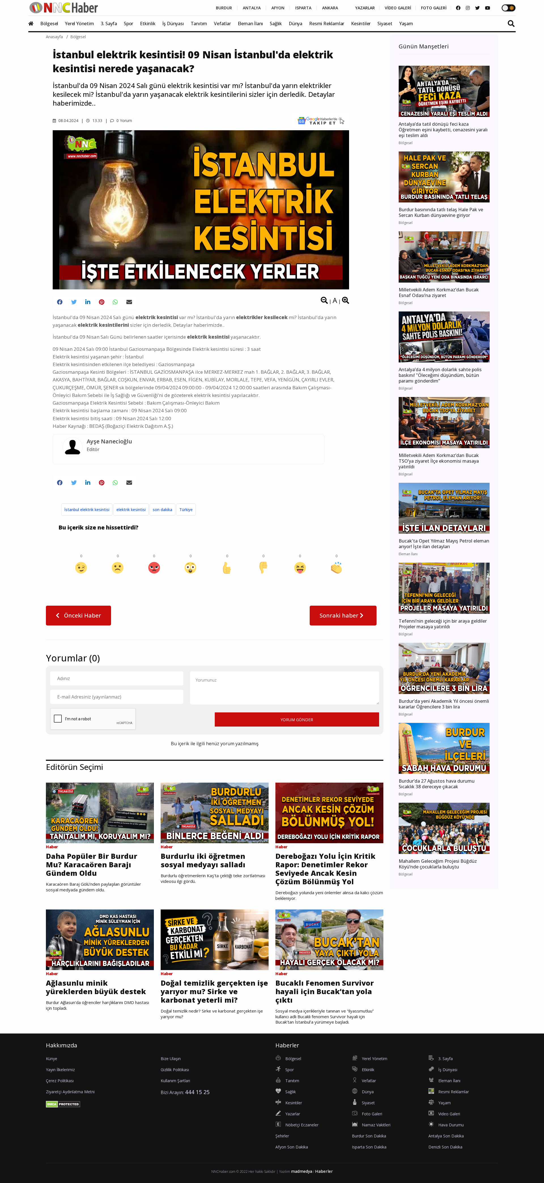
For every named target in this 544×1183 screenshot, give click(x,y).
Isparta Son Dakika (369, 1147)
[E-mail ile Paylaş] (129, 302)
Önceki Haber (82, 615)
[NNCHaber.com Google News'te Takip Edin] (321, 120)
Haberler (324, 1171)
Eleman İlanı (250, 23)
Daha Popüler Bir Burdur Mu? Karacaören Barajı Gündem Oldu (91, 864)
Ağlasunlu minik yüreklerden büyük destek (96, 987)
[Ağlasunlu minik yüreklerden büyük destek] (100, 939)
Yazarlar (292, 1113)
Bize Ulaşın (171, 1058)
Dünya (295, 23)
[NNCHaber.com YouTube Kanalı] (487, 8)
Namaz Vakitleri (376, 1125)
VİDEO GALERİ (398, 8)
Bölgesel (49, 23)
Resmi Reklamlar (326, 23)
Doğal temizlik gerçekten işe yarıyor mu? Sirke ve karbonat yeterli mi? (214, 991)
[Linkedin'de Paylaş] (88, 302)
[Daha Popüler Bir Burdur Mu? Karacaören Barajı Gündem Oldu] (100, 812)
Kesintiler (361, 23)
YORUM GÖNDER (296, 719)
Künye (51, 1058)
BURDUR (224, 8)
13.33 (96, 120)
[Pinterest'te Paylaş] (102, 302)
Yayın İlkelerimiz (60, 1069)
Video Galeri (449, 1113)
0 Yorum (123, 120)
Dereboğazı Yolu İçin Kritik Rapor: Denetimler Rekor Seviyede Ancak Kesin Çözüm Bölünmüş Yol (325, 869)
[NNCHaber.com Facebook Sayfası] (458, 8)
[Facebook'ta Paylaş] (60, 302)
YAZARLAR (365, 8)
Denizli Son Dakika (445, 1147)
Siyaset (384, 23)
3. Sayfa (109, 23)
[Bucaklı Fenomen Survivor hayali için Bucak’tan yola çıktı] (329, 939)
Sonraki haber (340, 615)
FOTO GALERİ (434, 8)
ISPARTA (303, 8)
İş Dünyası (173, 23)
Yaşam (406, 23)
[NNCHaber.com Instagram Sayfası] (468, 8)
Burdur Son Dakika (369, 1136)
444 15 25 (197, 1092)
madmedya (301, 1171)
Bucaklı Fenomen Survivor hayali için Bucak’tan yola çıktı (324, 991)
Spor (128, 23)
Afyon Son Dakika (291, 1147)
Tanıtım (199, 23)
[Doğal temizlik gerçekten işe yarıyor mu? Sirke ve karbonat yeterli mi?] (215, 939)
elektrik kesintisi (131, 509)
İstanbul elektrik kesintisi (86, 509)
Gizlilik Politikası (175, 1069)
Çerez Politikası (60, 1080)
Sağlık (276, 23)
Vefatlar (222, 23)
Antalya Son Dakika (446, 1136)
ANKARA (330, 8)
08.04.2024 (67, 120)
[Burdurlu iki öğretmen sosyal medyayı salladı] (215, 812)
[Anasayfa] (33, 23)
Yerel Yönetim (79, 23)
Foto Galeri (372, 1113)
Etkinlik (147, 23)
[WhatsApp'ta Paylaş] (115, 302)
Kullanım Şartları (175, 1080)
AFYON (277, 8)
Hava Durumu (451, 1125)
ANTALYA (252, 8)
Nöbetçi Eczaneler (301, 1125)
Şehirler (282, 1136)
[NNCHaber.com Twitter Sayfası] (477, 8)
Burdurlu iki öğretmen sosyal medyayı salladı (203, 860)
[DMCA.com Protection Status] (63, 1104)
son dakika (162, 509)
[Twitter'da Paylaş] (74, 302)
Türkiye (186, 509)
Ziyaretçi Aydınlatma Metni (70, 1091)
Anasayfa (54, 36)
